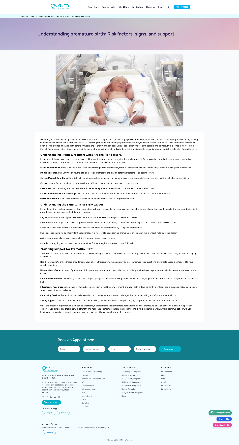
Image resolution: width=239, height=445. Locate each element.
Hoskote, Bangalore (129, 375)
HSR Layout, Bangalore (130, 382)
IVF (83, 382)
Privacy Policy (166, 389)
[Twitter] (51, 397)
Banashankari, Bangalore (131, 378)
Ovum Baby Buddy (222, 425)
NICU (84, 399)
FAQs (163, 378)
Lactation (86, 406)
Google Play (50, 413)
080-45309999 (52, 402)
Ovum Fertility (224, 419)
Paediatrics (86, 375)
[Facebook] (43, 397)
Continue (168, 349)
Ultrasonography (89, 389)
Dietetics (85, 403)
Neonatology (87, 396)
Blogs (161, 7)
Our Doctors (137, 7)
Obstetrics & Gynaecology (92, 371)
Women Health (109, 7)
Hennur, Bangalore (129, 389)
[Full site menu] (169, 7)
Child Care (124, 7)
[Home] (60, 6)
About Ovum (93, 7)
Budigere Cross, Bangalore (132, 392)
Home (22, 16)
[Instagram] (47, 397)
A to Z (163, 382)
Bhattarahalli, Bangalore (131, 385)
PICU (84, 392)
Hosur (123, 396)
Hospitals (150, 7)
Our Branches (166, 371)
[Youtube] (55, 397)
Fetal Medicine (88, 385)
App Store (64, 413)
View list (50, 432)
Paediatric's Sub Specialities (93, 378)
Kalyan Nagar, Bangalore (131, 371)
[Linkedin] (59, 397)
